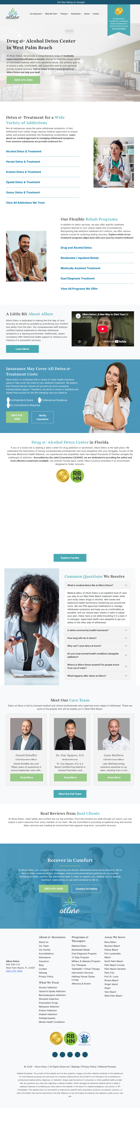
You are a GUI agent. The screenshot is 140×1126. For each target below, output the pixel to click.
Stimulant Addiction (49, 999)
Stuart (107, 988)
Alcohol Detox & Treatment (23, 151)
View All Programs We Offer (79, 288)
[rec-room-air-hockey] (70, 533)
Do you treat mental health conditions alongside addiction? (93, 655)
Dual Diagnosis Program (84, 953)
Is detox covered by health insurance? (88, 630)
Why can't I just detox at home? (84, 646)
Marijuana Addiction (49, 1006)
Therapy (63, 14)
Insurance (44, 961)
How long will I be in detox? (82, 638)
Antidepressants (47, 1018)
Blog (41, 965)
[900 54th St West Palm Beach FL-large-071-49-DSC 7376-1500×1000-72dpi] (27, 501)
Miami (107, 957)
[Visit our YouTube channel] (85, 1054)
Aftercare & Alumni (81, 983)
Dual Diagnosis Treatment (78, 278)
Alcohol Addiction (48, 987)
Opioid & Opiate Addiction (52, 991)
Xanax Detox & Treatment (23, 192)
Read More (26, 777)
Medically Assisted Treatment (80, 268)
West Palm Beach (113, 995)
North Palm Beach (113, 961)
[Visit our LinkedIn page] (77, 1054)
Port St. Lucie (111, 976)
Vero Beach (110, 991)
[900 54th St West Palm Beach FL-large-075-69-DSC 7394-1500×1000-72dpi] (70, 501)
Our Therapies (79, 965)
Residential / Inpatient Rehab (80, 258)
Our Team (44, 946)
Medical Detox (79, 946)
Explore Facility (70, 557)
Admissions (75, 14)
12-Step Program (80, 957)
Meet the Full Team (70, 793)
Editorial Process (107, 1066)
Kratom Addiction (48, 1010)
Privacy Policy (46, 976)
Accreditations (46, 953)
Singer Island (111, 984)
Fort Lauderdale (112, 953)
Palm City (109, 972)
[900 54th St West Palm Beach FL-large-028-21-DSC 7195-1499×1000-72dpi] (27, 533)
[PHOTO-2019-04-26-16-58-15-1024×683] (112, 501)
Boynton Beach (112, 946)
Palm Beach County (114, 965)
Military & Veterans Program (86, 961)
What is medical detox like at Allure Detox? (90, 585)
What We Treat (51, 14)
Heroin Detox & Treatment (23, 161)
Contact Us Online (86, 888)
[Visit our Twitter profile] (70, 1054)
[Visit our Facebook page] (55, 1054)
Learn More (22, 349)
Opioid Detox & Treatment (23, 182)
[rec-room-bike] (112, 533)
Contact (96, 14)
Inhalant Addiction (48, 1014)
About (86, 14)
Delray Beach (111, 949)
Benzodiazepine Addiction (52, 995)
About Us (43, 942)
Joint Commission (119, 28)
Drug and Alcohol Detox (76, 247)
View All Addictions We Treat (25, 202)
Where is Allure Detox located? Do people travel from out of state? (93, 666)
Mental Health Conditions (52, 1022)
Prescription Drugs (48, 1002)
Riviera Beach (111, 980)
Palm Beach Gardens (115, 968)
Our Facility (44, 949)
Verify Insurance (43, 417)
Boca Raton (110, 942)
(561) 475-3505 (23, 80)
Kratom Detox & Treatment (23, 172)
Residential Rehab (81, 949)
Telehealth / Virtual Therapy (86, 968)
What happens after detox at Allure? (86, 676)
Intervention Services (82, 972)
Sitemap (43, 972)
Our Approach (35, 14)
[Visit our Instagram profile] (62, 1054)
